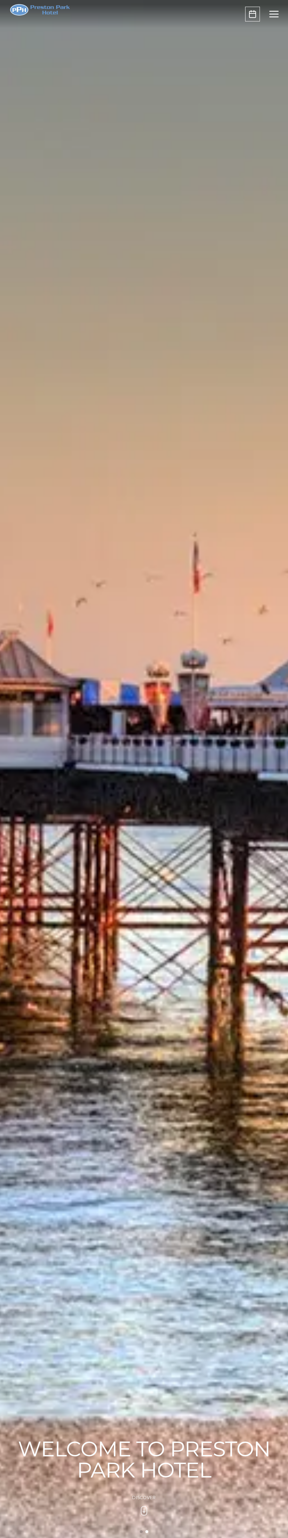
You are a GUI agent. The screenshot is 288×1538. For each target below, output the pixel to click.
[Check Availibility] (252, 14)
